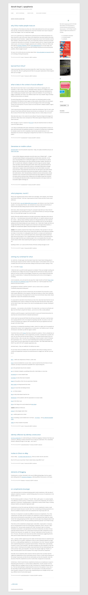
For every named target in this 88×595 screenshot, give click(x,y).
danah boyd (67, 24)
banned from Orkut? (18, 66)
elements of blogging (18, 472)
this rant (31, 122)
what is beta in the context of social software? (27, 84)
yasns (22, 57)
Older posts (14, 584)
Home (12, 13)
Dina (12, 404)
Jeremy (12, 411)
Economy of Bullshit (21, 45)
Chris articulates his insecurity (44, 52)
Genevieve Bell (14, 149)
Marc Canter (14, 384)
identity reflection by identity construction (26, 435)
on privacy (37, 417)
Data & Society (63, 29)
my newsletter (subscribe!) (67, 35)
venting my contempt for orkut (22, 257)
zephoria (35, 57)
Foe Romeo (13, 374)
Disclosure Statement (41, 13)
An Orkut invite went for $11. (25, 456)
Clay (12, 401)
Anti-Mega (13, 377)
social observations (25, 444)
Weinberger (13, 397)
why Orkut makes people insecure (23, 26)
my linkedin (64, 38)
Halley (12, 422)
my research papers (66, 37)
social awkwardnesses (36, 45)
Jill (11, 368)
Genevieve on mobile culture (21, 146)
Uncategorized (24, 137)
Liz (11, 391)
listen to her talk (14, 151)
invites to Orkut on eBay (19, 453)
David (12, 381)
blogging (23, 480)
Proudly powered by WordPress (17, 589)
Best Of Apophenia (20, 13)
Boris (12, 359)
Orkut (21, 266)
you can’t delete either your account (28, 203)
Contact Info (30, 13)
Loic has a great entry (16, 438)
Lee (12, 414)
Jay (11, 371)
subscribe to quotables (64, 112)
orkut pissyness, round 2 (19, 193)
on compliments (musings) (20, 489)
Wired (12, 387)
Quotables (62, 110)
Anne (12, 363)
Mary (12, 417)
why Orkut (33, 404)
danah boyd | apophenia (22, 6)
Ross (12, 394)
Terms (24, 333)
